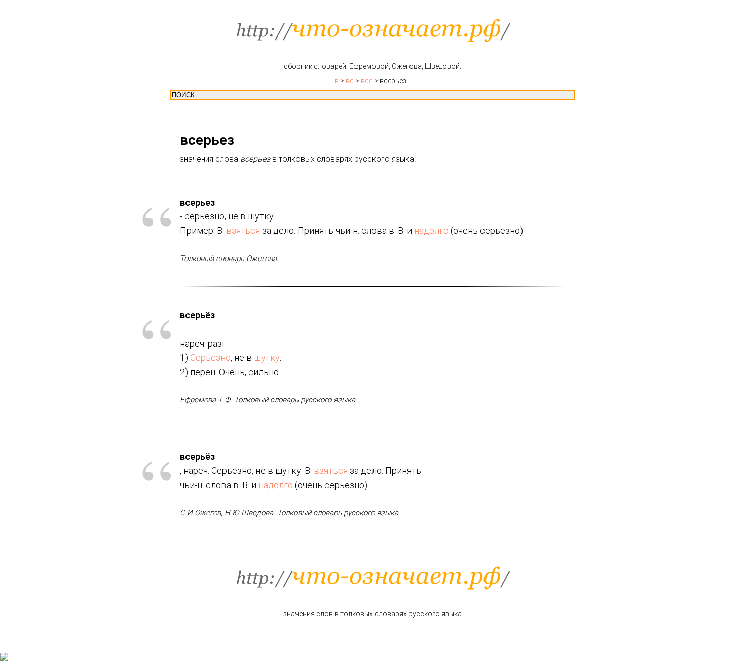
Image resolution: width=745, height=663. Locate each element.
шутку (267, 357)
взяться (243, 230)
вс (350, 81)
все (366, 81)
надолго (431, 230)
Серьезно (210, 357)
